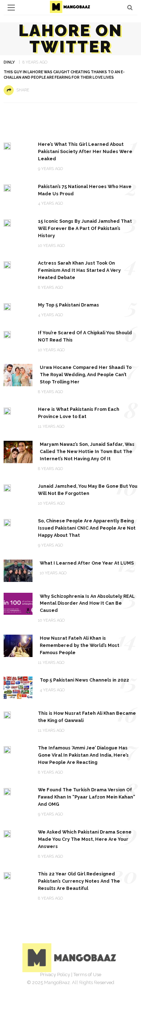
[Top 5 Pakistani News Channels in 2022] (18, 687)
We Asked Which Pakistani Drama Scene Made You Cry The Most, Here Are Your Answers (85, 839)
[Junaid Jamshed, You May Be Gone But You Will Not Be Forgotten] (7, 487)
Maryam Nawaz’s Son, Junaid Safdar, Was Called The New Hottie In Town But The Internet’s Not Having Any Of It (87, 451)
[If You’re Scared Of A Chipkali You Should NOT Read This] (7, 334)
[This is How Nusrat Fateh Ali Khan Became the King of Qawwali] (7, 714)
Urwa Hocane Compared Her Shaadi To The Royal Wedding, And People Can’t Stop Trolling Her (86, 374)
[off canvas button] (11, 7)
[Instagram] (78, 985)
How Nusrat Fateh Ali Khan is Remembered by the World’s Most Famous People (79, 645)
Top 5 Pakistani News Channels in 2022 (84, 680)
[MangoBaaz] (70, 957)
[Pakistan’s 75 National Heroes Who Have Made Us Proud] (7, 187)
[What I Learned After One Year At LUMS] (18, 570)
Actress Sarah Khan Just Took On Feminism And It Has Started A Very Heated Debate (79, 270)
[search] (130, 7)
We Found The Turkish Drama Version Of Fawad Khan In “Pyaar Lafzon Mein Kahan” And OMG (86, 797)
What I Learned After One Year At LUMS (87, 563)
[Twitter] (62, 985)
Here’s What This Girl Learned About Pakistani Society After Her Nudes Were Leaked (85, 151)
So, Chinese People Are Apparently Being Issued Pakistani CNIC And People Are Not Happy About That (87, 528)
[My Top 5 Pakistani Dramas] (7, 306)
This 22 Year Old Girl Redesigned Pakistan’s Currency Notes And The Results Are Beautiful (79, 881)
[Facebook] (46, 985)
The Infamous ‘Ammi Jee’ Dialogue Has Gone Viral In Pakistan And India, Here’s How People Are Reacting (83, 755)
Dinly (9, 62)
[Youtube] (94, 985)
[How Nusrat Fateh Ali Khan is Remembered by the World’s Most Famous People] (18, 645)
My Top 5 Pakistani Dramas (68, 305)
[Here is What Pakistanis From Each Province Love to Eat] (7, 410)
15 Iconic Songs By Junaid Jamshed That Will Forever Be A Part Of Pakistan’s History (85, 228)
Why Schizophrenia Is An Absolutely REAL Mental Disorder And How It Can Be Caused (87, 603)
